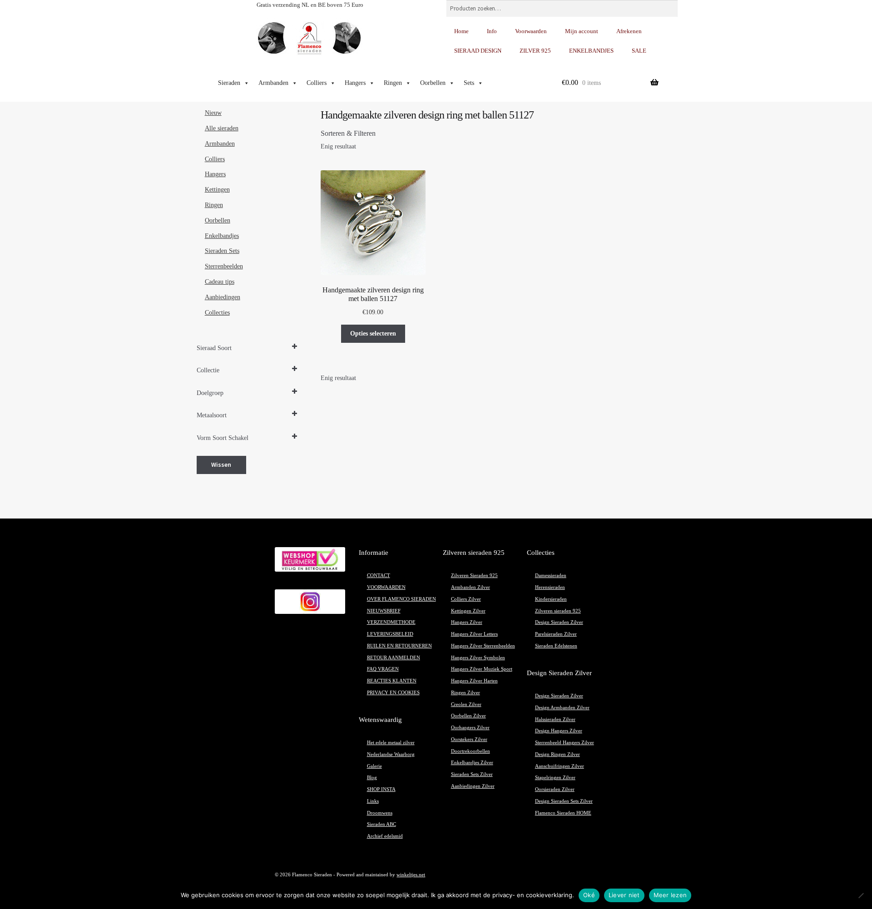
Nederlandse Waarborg (391, 754)
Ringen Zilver (465, 692)
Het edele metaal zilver (391, 742)
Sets (469, 82)
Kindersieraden (551, 599)
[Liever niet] (860, 895)
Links (373, 801)
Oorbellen (433, 82)
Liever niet (624, 895)
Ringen (393, 82)
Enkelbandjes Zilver (472, 762)
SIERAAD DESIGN (477, 50)
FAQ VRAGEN (383, 669)
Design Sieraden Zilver (559, 622)
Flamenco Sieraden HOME (563, 812)
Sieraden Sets (222, 250)
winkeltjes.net (410, 874)
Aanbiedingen (222, 297)
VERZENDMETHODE (391, 622)
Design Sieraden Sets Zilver (564, 801)
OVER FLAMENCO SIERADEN (401, 599)
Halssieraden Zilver (555, 719)
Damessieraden (550, 575)
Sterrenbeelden (224, 266)
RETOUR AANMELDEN (393, 657)
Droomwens (379, 812)
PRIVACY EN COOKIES (393, 692)
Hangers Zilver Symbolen (478, 657)
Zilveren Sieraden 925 (474, 575)
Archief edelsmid (385, 836)
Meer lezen (670, 895)
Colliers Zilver (466, 599)
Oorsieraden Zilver (555, 789)
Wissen (221, 464)
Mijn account (581, 31)
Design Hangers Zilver (558, 730)
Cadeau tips (219, 281)
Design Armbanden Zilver (562, 707)
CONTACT (378, 575)
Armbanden (273, 82)
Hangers (355, 82)
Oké (589, 895)
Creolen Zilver (466, 704)
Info (492, 31)
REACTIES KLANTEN (391, 680)
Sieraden (229, 82)
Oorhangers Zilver (470, 727)
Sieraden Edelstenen (556, 645)
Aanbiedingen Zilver (473, 786)
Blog (372, 777)
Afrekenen (629, 31)
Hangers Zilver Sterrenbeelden (483, 645)
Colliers (317, 82)
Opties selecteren (373, 333)
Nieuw (213, 112)
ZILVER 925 (535, 50)
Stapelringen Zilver (555, 777)
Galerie (374, 766)
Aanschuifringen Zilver (559, 766)
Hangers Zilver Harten (474, 680)
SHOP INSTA (381, 789)
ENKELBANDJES (591, 50)
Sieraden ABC (381, 824)
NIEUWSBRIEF (384, 610)
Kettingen (217, 189)
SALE (639, 50)
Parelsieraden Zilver (556, 634)
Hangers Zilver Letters (474, 634)
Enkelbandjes (222, 235)
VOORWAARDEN (386, 587)
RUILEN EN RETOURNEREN (399, 645)
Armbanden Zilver (470, 587)
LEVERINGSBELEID (390, 634)
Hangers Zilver (466, 622)
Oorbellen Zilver (468, 715)
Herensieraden (550, 587)
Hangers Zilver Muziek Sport (481, 669)
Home (461, 31)
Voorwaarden (531, 31)
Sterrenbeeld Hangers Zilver (564, 742)
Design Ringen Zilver (557, 754)
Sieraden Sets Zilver (472, 774)
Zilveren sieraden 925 (558, 610)
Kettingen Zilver (468, 610)
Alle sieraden (221, 128)
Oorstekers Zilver (469, 739)
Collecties (217, 312)
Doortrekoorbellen (470, 751)
